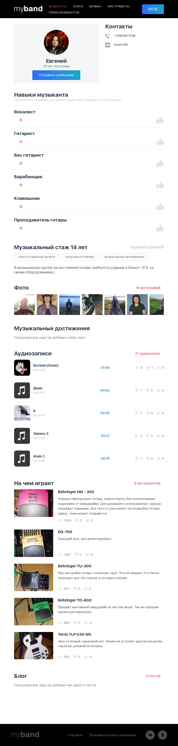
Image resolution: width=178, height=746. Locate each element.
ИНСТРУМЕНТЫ (118, 6)
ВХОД (152, 9)
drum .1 (39, 456)
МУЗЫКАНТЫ (58, 6)
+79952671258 (124, 35)
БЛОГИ (78, 6)
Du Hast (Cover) (46, 365)
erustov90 (120, 44)
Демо (38, 388)
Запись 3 (40, 434)
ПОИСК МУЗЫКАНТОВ (64, 12)
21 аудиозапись (147, 353)
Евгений (39, 370)
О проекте (75, 735)
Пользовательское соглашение (112, 735)
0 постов (153, 676)
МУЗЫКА (95, 6)
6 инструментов (147, 483)
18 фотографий (148, 288)
